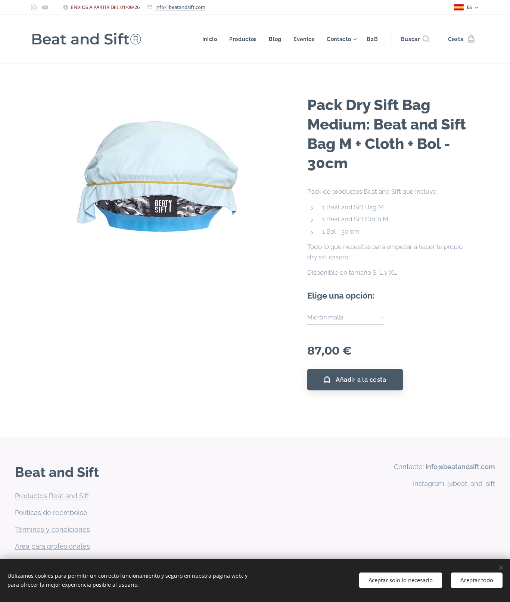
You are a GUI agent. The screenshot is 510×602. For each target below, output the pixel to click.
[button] (415, 39)
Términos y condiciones (52, 529)
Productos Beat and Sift (52, 496)
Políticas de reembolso (51, 513)
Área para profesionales (52, 546)
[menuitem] (211, 39)
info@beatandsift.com (180, 7)
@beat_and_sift (471, 483)
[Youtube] (45, 7)
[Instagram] (33, 7)
